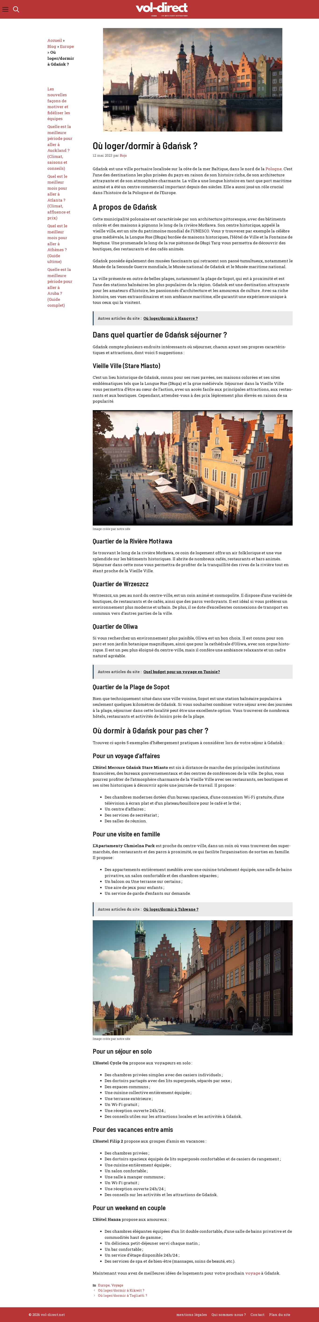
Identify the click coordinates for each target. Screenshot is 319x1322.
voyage (252, 1273)
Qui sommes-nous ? (229, 1314)
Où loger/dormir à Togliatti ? (122, 1295)
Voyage (117, 1285)
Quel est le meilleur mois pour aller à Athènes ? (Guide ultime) (57, 243)
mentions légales (191, 1314)
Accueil (54, 40)
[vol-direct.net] (161, 9)
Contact (257, 1314)
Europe (104, 1285)
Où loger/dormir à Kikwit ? (121, 1290)
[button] (16, 9)
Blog (51, 46)
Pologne (274, 168)
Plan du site (279, 1314)
